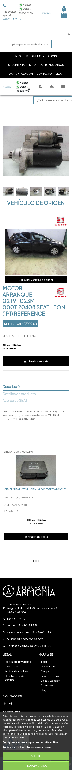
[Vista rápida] (66, 460)
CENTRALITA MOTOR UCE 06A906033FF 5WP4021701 (36, 489)
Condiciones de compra (15, 677)
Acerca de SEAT (15, 400)
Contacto (47, 685)
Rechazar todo (36, 766)
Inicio (44, 661)
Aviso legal (11, 666)
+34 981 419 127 (9, 19)
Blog (43, 690)
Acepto (36, 756)
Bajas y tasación (50, 680)
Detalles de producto (19, 394)
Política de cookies (16, 671)
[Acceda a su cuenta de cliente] (64, 8)
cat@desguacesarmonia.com (25, 638)
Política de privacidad (18, 661)
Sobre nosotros (50, 675)
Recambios (48, 666)
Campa (45, 671)
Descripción (12, 387)
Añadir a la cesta (38, 361)
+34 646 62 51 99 (41, 632)
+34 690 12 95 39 (27, 625)
